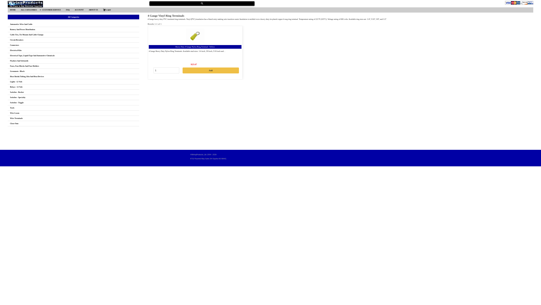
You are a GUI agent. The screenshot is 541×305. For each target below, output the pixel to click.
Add (211, 70)
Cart (108, 10)
